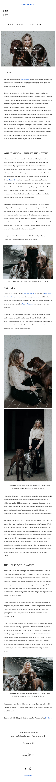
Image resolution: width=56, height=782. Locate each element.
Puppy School (13, 180)
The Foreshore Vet (28, 293)
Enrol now (48, 718)
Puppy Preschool (27, 304)
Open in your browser (28, 4)
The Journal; (25, 79)
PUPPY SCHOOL (16, 24)
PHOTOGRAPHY (38, 24)
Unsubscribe (28, 775)
